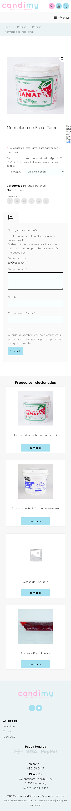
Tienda (7, 731)
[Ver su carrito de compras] (66, 6)
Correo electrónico (21, 313)
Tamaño (15, 172)
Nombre (14, 297)
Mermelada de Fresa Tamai (19, 31)
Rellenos (21, 27)
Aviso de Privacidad (44, 800)
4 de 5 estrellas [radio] (19, 262)
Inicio (7, 27)
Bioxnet (37, 805)
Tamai (20, 190)
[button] (62, 59)
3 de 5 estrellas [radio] (15, 262)
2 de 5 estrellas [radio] (12, 262)
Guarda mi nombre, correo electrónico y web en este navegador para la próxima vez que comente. (34, 339)
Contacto (9, 736)
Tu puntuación (18, 258)
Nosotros (9, 726)
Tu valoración (17, 269)
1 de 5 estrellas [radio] (9, 262)
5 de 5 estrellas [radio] (22, 262)
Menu (64, 17)
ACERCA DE (10, 721)
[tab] (11, 217)
